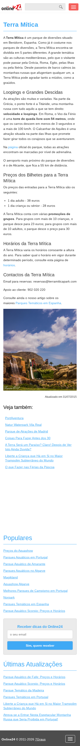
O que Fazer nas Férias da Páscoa (29, 467)
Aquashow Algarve (16, 584)
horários (9, 265)
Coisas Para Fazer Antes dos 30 (27, 438)
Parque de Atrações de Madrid (26, 431)
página (13, 147)
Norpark (9, 597)
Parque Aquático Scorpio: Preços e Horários (34, 611)
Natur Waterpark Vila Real (23, 424)
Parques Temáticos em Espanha (38, 303)
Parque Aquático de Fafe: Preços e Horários (34, 677)
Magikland (10, 577)
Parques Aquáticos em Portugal (25, 557)
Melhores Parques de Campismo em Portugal (35, 590)
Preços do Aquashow (18, 550)
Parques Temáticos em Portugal (25, 697)
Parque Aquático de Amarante (24, 564)
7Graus (40, 739)
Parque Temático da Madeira (23, 690)
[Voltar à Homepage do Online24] (12, 6)
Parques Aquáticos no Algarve (24, 570)
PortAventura (14, 418)
